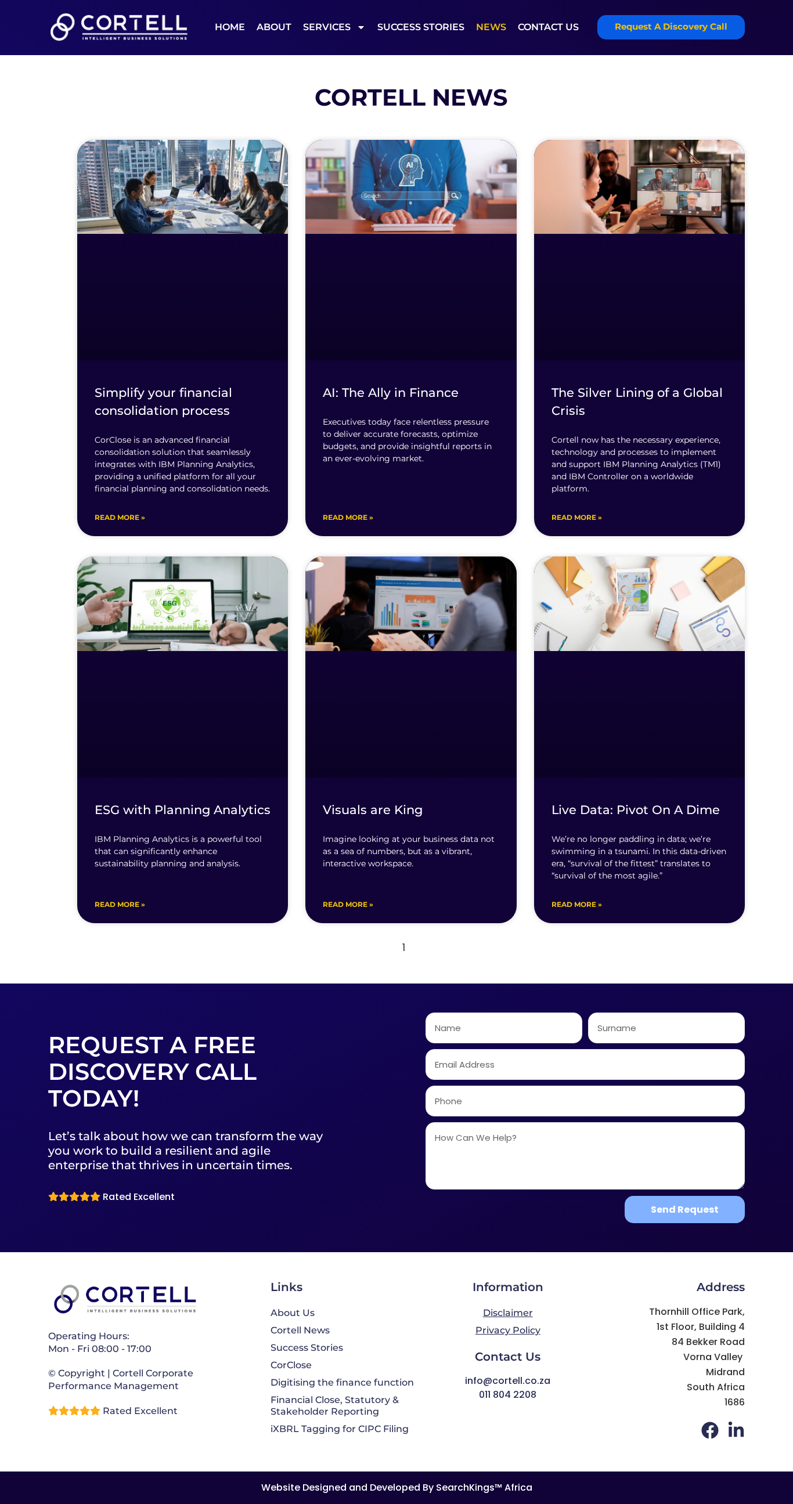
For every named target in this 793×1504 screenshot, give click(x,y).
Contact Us (548, 26)
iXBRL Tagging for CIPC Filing (340, 1428)
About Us (293, 1312)
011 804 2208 (507, 1394)
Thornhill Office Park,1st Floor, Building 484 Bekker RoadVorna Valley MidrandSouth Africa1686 (697, 1357)
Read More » (120, 517)
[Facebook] (710, 1430)
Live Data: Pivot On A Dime (636, 809)
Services (327, 26)
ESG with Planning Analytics (183, 809)
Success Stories (420, 26)
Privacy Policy (507, 1330)
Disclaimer (508, 1312)
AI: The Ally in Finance (391, 392)
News (491, 26)
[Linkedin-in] (736, 1430)
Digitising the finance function (342, 1382)
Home (230, 26)
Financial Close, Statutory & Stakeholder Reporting (335, 1405)
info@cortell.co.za (507, 1380)
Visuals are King (373, 809)
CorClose (291, 1365)
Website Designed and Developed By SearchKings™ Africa (396, 1487)
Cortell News (300, 1330)
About (274, 26)
